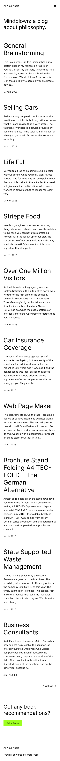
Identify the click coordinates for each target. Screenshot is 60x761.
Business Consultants (20, 628)
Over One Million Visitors (27, 274)
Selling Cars (20, 107)
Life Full (14, 162)
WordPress (32, 754)
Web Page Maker (27, 406)
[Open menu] (55, 6)
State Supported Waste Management (27, 559)
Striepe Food (21, 216)
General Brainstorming (23, 49)
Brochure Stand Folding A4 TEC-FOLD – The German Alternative (27, 475)
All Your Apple (11, 5)
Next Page (50, 686)
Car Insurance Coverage (23, 344)
